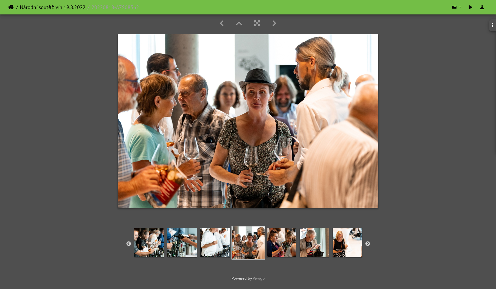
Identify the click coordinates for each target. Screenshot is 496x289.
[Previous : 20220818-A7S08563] (221, 23)
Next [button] (367, 243)
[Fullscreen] (257, 23)
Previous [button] (128, 243)
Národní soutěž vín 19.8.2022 (53, 7)
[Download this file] (482, 7)
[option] (149, 242)
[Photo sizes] (456, 7)
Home (11, 7)
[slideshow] (470, 7)
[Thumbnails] (239, 23)
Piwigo (259, 278)
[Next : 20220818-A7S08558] (274, 23)
